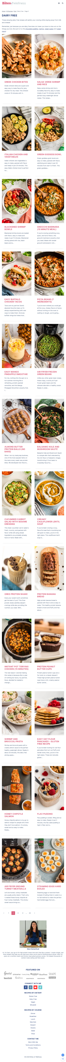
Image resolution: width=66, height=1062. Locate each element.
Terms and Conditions (33, 1045)
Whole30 (33, 1005)
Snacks (33, 1028)
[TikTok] (40, 987)
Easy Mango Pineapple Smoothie (16, 373)
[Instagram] (30, 987)
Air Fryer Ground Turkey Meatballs (15, 887)
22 (30, 913)
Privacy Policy (33, 1048)
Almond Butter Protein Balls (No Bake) (15, 449)
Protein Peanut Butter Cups (46, 667)
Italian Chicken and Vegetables (16, 155)
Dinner (33, 1013)
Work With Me (33, 1042)
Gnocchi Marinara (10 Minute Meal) (48, 228)
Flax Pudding (45, 814)
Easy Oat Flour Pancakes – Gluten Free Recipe (48, 741)
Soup (33, 1033)
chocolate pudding (31, 29)
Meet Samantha (32, 949)
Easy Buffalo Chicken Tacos (13, 300)
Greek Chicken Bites (16, 82)
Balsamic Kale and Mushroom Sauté (48, 448)
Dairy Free (33, 999)
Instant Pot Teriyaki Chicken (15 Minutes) (16, 667)
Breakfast (33, 1016)
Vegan (33, 1002)
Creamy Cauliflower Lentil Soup (48, 521)
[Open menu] (58, 3)
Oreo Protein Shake (16, 594)
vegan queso (49, 29)
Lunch (33, 1019)
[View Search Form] (62, 3)
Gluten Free (33, 996)
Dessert (33, 1025)
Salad (33, 1031)
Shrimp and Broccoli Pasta (14, 740)
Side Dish (33, 1022)
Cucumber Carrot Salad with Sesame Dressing (16, 521)
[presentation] (16, 56)
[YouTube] (35, 987)
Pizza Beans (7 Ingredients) (45, 300)
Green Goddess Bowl (49, 154)
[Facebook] (26, 987)
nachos (41, 29)
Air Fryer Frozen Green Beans (47, 373)
